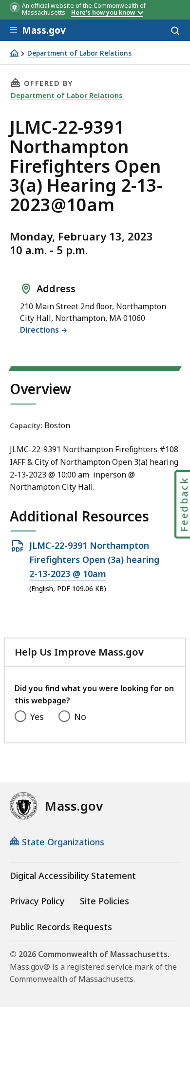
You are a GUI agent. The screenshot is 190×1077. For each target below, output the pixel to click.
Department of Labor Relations (79, 53)
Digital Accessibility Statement (73, 875)
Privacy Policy (37, 901)
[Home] (14, 53)
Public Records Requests (61, 927)
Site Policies (104, 901)
